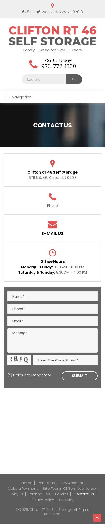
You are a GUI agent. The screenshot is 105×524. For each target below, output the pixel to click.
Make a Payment (23, 488)
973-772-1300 (58, 66)
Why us (17, 494)
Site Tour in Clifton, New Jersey (70, 488)
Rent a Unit (47, 482)
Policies (61, 494)
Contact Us (84, 494)
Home (26, 482)
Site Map (67, 499)
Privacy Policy (42, 499)
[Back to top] (97, 518)
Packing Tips (39, 494)
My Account (72, 482)
